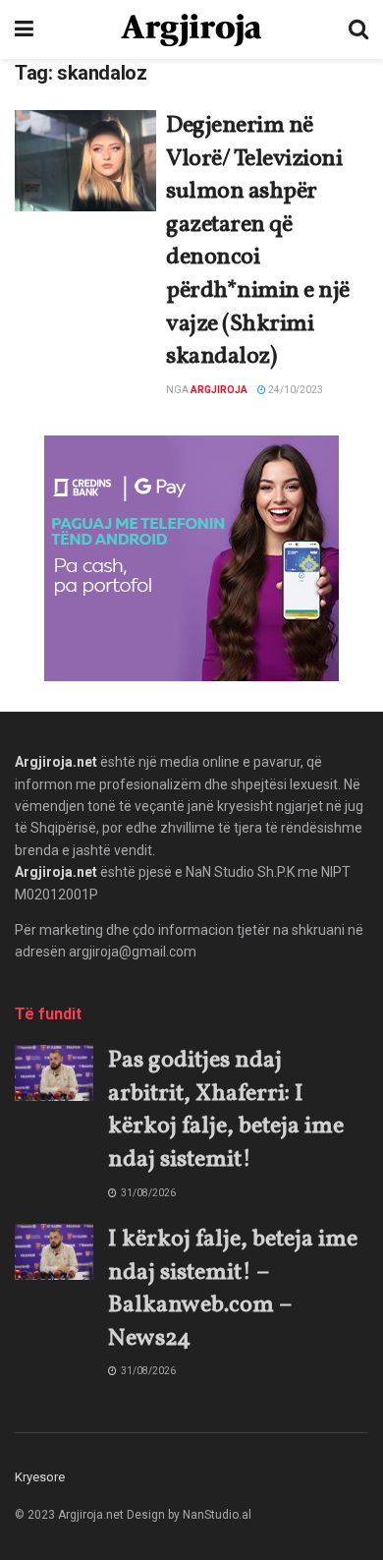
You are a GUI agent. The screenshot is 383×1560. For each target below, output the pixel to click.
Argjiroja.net (56, 762)
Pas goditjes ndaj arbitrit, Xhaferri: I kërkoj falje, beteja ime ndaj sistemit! (226, 1110)
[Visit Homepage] (191, 30)
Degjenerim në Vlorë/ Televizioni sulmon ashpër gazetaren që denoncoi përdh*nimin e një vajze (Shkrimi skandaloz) (258, 241)
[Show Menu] (24, 29)
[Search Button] (358, 29)
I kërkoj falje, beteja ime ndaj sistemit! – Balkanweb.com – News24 (232, 1289)
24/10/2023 (294, 389)
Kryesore (40, 1477)
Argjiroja (219, 389)
